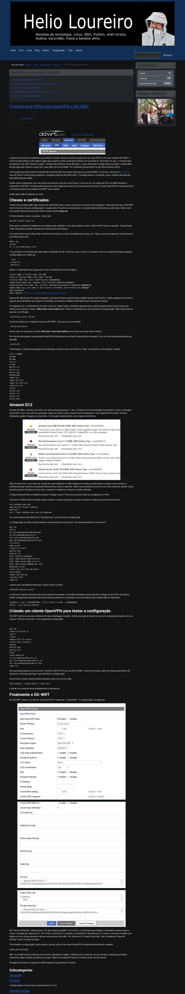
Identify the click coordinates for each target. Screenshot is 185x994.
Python (45, 50)
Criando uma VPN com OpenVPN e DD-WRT (49, 106)
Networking (27, 118)
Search (169, 55)
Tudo (70, 50)
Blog (37, 50)
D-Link (14, 981)
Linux (29, 50)
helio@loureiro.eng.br (55, 293)
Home (13, 50)
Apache (15, 975)
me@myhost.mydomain (34, 293)
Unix (21, 50)
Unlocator (124, 172)
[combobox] (148, 55)
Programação (58, 50)
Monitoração (19, 991)
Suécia (79, 50)
